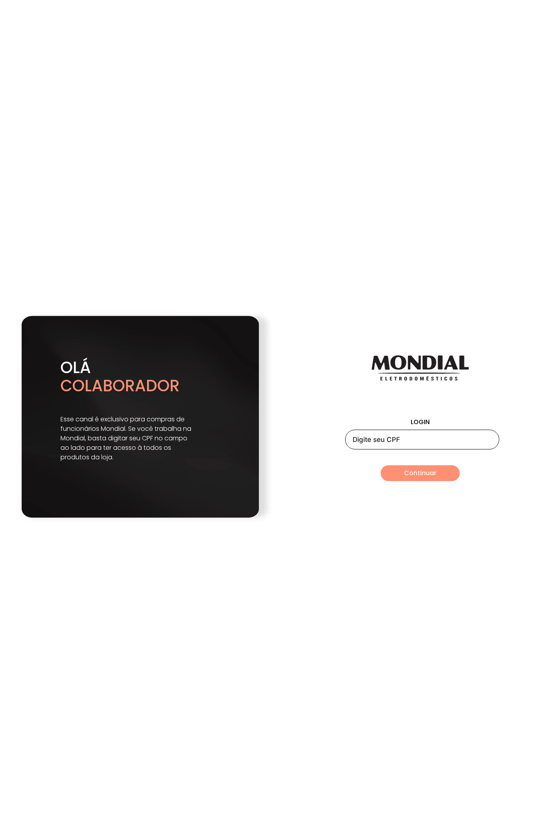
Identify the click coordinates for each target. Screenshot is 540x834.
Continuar (420, 473)
